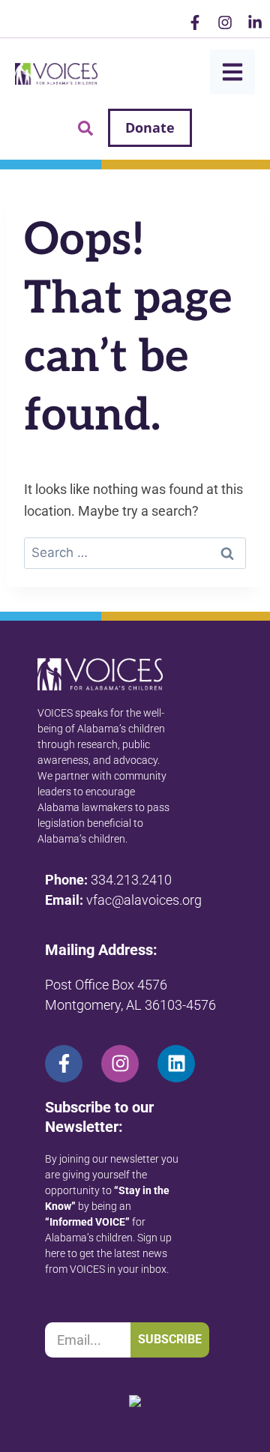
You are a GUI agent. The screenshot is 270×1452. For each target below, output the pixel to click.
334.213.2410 (131, 880)
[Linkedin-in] (255, 22)
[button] (85, 128)
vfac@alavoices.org (144, 900)
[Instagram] (225, 22)
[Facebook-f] (195, 22)
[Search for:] (135, 552)
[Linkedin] (176, 1063)
